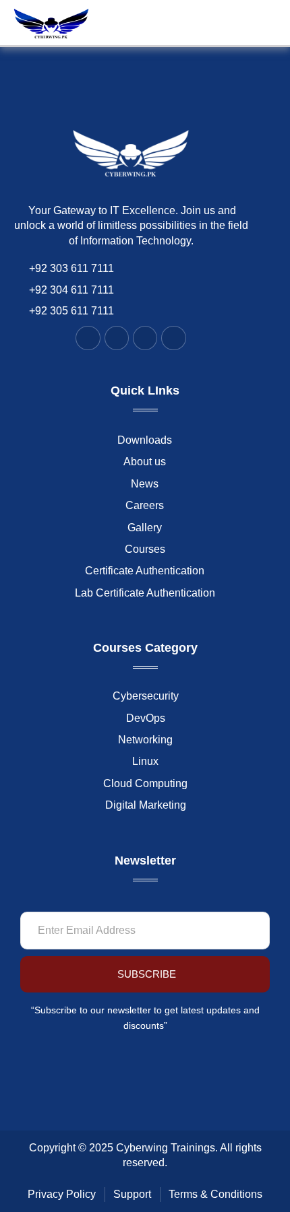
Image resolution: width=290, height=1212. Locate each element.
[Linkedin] (173, 338)
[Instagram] (145, 338)
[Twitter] (117, 338)
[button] (236, 23)
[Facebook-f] (88, 338)
